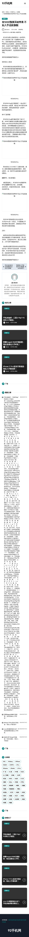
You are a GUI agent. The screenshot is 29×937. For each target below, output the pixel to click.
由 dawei (7, 29)
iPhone (18, 761)
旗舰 (24, 785)
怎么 (11, 782)
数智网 (11, 785)
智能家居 (12, 789)
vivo (19, 768)
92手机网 (7, 3)
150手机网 (23, 920)
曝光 (19, 789)
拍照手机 (19, 32)
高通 (5, 802)
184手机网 (17, 920)
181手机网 (11, 920)
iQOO (5, 765)
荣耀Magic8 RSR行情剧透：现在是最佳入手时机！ (13, 343)
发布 (17, 778)
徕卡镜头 (13, 32)
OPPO (12, 765)
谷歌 (11, 799)
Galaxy (11, 761)
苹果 (23, 795)
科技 (24, 792)
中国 (17, 771)
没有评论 (20, 29)
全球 (19, 775)
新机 (18, 785)
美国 (11, 795)
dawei (15, 283)
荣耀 (5, 799)
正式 (12, 792)
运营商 (17, 799)
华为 (11, 778)
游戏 (18, 792)
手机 (23, 782)
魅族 (11, 802)
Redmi (13, 768)
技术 (5, 785)
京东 (23, 771)
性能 (17, 782)
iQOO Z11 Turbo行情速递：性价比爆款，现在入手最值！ (11, 739)
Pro (18, 765)
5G (4, 761)
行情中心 (5, 18)
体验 (13, 775)
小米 (23, 778)
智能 (5, 789)
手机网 (4, 922)
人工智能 (6, 775)
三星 (11, 771)
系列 (5, 795)
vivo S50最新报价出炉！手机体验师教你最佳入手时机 (11, 730)
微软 (5, 782)
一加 (5, 771)
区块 (5, 778)
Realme (6, 768)
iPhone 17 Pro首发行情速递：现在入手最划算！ (14, 367)
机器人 (5, 792)
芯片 (17, 795)
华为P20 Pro (6, 32)
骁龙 (24, 799)
